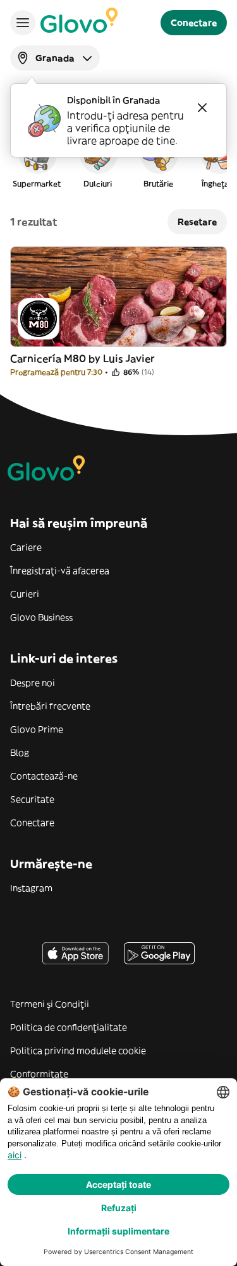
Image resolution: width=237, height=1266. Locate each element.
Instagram (31, 888)
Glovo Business (41, 617)
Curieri (24, 594)
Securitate (32, 799)
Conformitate (39, 1074)
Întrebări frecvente (50, 706)
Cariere (26, 547)
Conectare (32, 822)
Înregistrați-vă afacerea (59, 570)
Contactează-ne (44, 776)
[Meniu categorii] (22, 22)
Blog (19, 752)
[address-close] (202, 107)
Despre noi (32, 682)
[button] (36, 160)
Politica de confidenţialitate (68, 1027)
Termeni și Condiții (49, 1004)
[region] (118, 160)
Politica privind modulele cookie (78, 1050)
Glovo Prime (36, 729)
